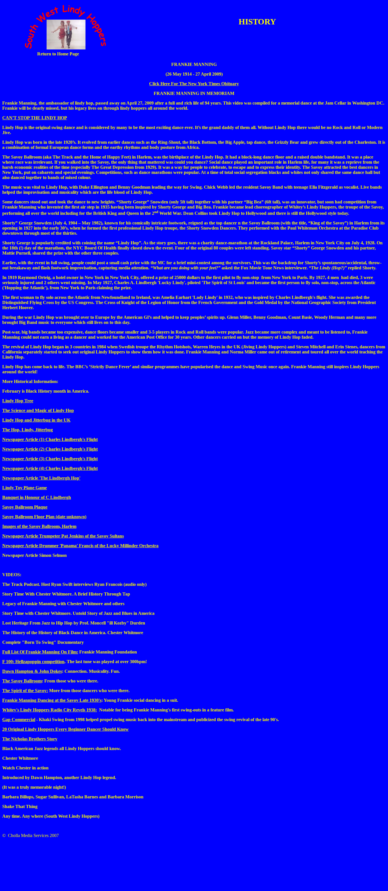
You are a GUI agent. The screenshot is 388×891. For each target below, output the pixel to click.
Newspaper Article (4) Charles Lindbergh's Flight (50, 468)
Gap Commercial (18, 719)
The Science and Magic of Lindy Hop (38, 410)
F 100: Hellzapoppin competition (33, 661)
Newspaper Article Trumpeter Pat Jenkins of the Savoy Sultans (63, 536)
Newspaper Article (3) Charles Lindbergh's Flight (50, 458)
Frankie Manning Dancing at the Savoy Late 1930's (51, 700)
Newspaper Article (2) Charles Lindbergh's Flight (50, 449)
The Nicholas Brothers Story (29, 738)
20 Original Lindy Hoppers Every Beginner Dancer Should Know (65, 729)
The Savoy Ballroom (22, 680)
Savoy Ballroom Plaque (24, 507)
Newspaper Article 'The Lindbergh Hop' (41, 478)
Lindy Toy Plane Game (24, 487)
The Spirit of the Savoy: (25, 690)
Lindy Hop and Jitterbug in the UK (36, 420)
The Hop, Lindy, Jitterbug (27, 429)
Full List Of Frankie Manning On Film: (40, 651)
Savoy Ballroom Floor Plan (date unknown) (44, 516)
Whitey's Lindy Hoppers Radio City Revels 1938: (49, 709)
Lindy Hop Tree (17, 400)
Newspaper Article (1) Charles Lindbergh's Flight (50, 439)
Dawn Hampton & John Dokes (32, 671)
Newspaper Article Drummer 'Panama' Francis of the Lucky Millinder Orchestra (80, 545)
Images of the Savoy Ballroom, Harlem (39, 526)
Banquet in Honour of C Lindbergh (36, 497)
